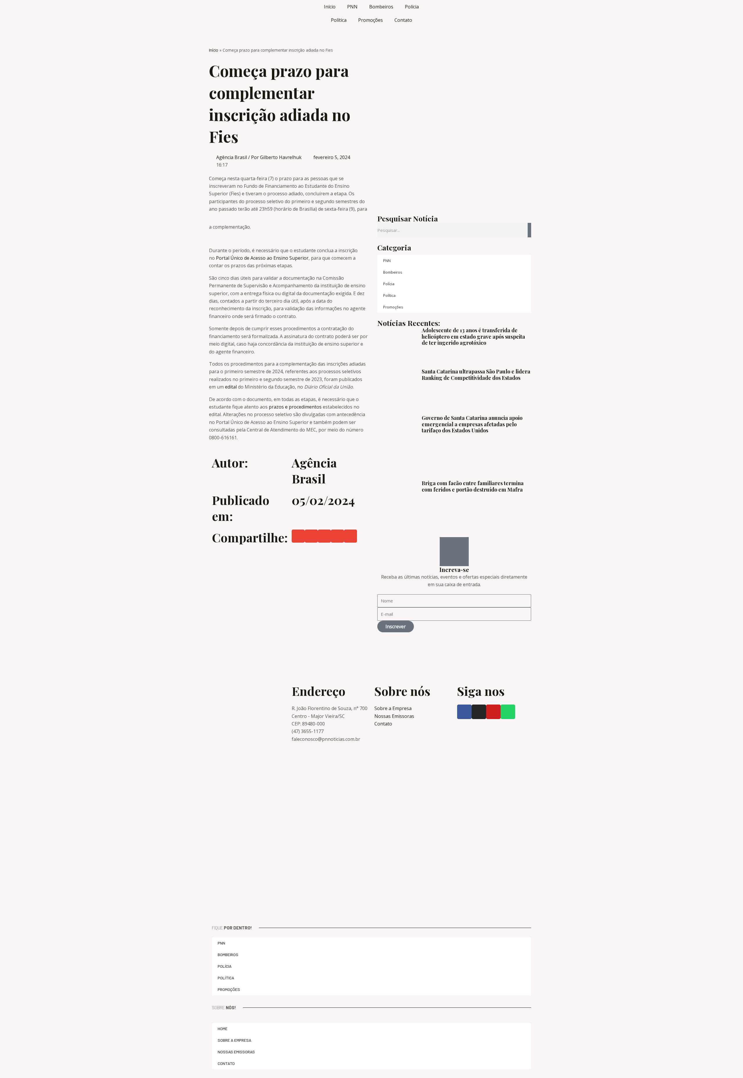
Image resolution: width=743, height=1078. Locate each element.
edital (231, 387)
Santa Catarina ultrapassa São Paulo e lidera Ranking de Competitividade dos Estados (476, 374)
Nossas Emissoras (236, 1051)
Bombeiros (381, 6)
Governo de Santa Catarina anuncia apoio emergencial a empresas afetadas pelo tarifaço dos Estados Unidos (472, 424)
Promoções (370, 20)
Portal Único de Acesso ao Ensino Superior (262, 258)
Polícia (412, 6)
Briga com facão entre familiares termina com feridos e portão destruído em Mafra (473, 486)
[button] (298, 536)
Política (339, 20)
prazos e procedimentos (295, 407)
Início (330, 6)
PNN (352, 6)
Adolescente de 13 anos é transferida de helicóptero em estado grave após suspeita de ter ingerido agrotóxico (473, 336)
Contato (403, 20)
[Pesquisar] (529, 230)
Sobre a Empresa (234, 1040)
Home (223, 1028)
